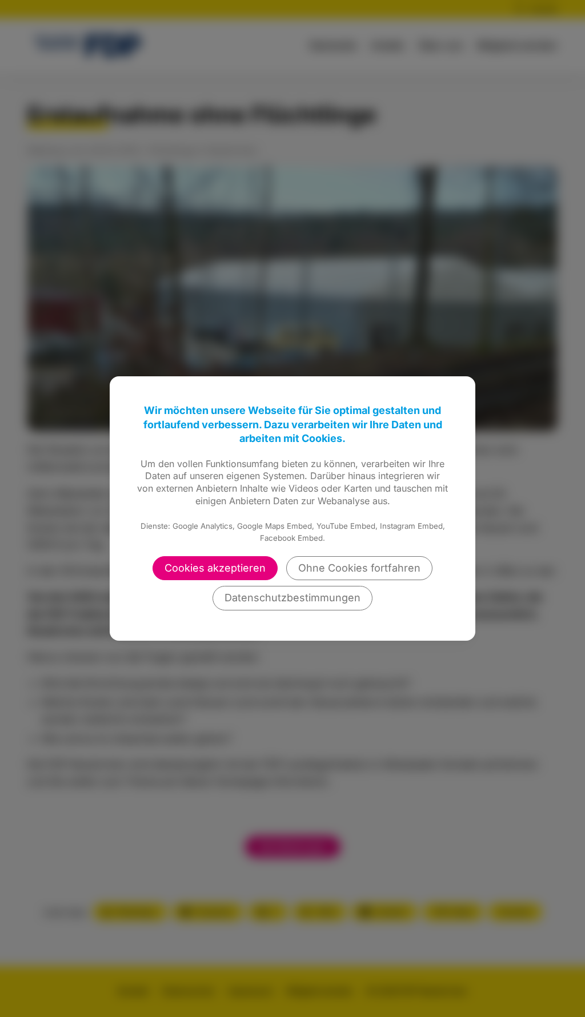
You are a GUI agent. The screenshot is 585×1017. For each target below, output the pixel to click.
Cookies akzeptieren (215, 568)
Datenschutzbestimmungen (292, 598)
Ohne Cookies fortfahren (359, 568)
